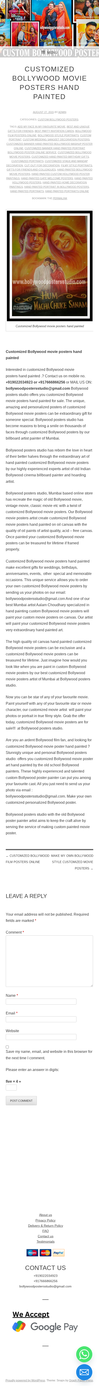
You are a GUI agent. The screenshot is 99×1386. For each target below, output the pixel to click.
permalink (60, 198)
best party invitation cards (54, 131)
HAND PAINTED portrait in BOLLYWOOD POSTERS (56, 186)
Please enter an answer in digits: (32, 1070)
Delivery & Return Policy (45, 1225)
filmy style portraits (76, 165)
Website (12, 1031)
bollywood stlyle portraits (58, 135)
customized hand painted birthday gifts (60, 156)
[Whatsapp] (84, 1354)
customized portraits (28, 161)
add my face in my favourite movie (41, 126)
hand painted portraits (27, 191)
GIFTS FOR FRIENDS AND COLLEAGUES (31, 169)
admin (62, 112)
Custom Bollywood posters (58, 119)
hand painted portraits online (67, 191)
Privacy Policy (45, 1220)
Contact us (45, 1236)
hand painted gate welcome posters (47, 178)
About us (45, 1215)
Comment (15, 932)
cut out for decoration (42, 165)
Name (12, 995)
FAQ (45, 1231)
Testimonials (46, 1241)
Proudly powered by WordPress (25, 1380)
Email (11, 1013)
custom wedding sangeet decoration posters (56, 139)
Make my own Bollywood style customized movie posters (72, 862)
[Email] (84, 1372)
